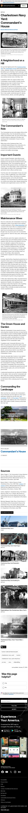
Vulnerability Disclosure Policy (8, 797)
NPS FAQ (3, 791)
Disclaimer (3, 795)
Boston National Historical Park (9, 29)
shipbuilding (17, 662)
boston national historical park (10, 651)
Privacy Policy (4, 782)
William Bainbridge (19, 225)
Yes (6, 683)
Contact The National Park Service (9, 788)
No (6, 687)
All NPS (14, 709)
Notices (2, 786)
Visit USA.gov (5, 810)
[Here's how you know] (14, 2)
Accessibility (4, 779)
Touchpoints (10, 694)
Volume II (3, 485)
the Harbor (16, 398)
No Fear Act (3, 793)
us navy (4, 662)
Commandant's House (10, 68)
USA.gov (3, 799)
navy (10, 662)
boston (18, 655)
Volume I (21, 484)
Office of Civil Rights (6, 802)
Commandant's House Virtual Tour (14, 415)
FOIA (2, 784)
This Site (14, 705)
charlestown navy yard (8, 655)
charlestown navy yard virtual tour (11, 658)
